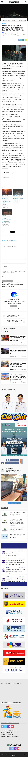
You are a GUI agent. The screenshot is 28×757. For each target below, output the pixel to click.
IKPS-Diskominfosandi (14, 343)
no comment (19, 34)
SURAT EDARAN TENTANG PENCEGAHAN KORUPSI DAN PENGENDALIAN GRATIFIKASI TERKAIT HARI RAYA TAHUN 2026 (16, 521)
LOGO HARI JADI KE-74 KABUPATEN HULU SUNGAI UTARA (17, 513)
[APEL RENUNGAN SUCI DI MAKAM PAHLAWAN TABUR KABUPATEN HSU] (18, 192)
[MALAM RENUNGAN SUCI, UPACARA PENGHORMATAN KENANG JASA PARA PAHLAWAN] (7, 212)
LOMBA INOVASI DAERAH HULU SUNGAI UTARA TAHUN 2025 (16, 528)
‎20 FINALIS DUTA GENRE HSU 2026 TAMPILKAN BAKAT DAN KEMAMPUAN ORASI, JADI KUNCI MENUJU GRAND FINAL (18, 377)
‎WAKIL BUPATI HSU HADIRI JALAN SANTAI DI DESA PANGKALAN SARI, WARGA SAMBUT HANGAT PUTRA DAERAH (18, 338)
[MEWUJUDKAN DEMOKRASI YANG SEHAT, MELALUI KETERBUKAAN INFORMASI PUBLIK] (4, 536)
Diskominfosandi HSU (5, 34)
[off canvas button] (2, 2)
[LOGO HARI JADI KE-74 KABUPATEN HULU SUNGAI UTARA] (4, 514)
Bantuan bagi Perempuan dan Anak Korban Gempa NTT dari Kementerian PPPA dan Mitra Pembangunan (15, 562)
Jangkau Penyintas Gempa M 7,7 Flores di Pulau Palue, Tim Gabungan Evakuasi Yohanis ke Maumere (16, 553)
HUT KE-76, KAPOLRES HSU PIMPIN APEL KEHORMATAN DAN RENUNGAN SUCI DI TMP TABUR (6, 200)
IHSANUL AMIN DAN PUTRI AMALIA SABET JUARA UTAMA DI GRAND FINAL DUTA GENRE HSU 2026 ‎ (18, 351)
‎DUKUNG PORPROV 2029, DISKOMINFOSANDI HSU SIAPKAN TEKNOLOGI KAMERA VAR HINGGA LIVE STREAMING (18, 364)
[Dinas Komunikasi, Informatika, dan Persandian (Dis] (14, 487)
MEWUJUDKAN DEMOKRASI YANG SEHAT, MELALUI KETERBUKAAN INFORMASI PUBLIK (17, 536)
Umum (4, 23)
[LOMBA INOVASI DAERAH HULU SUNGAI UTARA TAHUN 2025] (4, 529)
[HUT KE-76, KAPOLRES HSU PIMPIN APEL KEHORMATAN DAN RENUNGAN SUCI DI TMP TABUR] (7, 192)
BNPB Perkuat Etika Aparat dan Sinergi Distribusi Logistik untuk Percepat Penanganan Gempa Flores (15, 571)
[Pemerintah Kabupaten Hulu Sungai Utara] (14, 745)
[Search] (26, 2)
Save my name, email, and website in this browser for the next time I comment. (14, 272)
